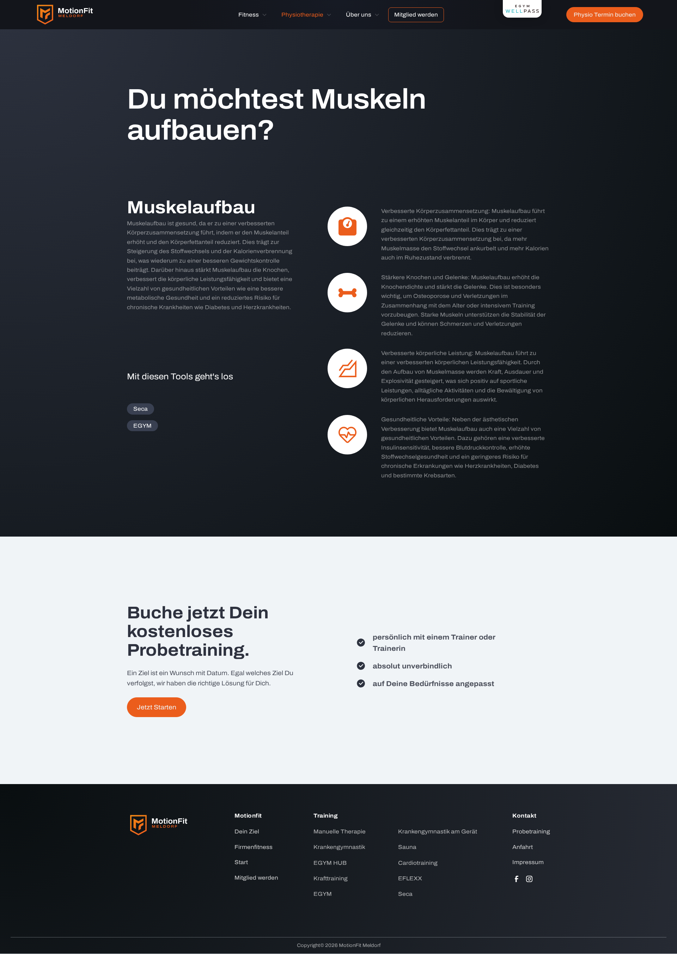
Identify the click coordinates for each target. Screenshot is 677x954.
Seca (140, 409)
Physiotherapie (302, 15)
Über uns (358, 15)
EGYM (142, 426)
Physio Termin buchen (605, 15)
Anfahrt (522, 847)
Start (241, 862)
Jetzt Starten (156, 707)
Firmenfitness (253, 847)
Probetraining (531, 831)
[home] (65, 14)
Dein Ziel (246, 831)
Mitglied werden (416, 15)
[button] (253, 15)
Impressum (528, 862)
